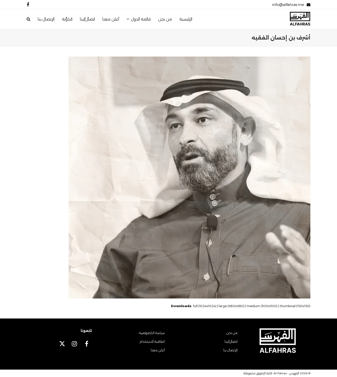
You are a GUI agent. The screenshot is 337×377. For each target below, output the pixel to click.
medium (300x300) (262, 306)
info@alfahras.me (288, 4)
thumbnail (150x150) (295, 306)
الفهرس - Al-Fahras (286, 373)
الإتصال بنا (230, 350)
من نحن (232, 333)
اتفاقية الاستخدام (152, 341)
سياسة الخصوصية (152, 333)
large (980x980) (231, 306)
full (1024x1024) (204, 306)
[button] (28, 19)
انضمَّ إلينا (231, 341)
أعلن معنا (158, 350)
